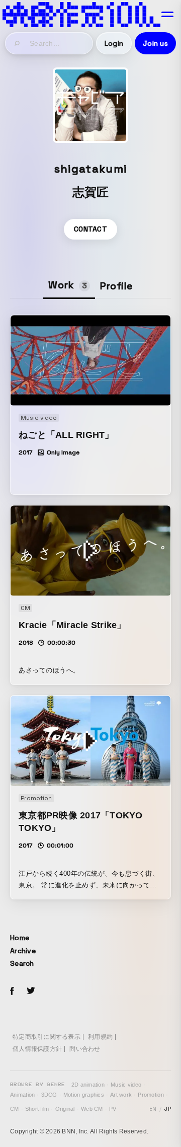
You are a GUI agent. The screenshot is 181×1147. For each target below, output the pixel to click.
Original (65, 1109)
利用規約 (100, 1037)
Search (22, 963)
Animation (22, 1095)
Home (19, 937)
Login (114, 43)
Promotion (150, 1095)
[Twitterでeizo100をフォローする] (30, 992)
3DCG (49, 1095)
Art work (121, 1095)
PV (113, 1109)
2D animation (88, 1085)
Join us (155, 43)
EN (153, 1108)
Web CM (92, 1109)
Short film (37, 1109)
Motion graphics (83, 1095)
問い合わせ (84, 1049)
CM (14, 1109)
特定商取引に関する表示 (46, 1037)
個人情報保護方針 (37, 1049)
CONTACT (90, 229)
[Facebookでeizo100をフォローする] (12, 992)
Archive (23, 950)
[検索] (18, 43)
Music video (126, 1085)
